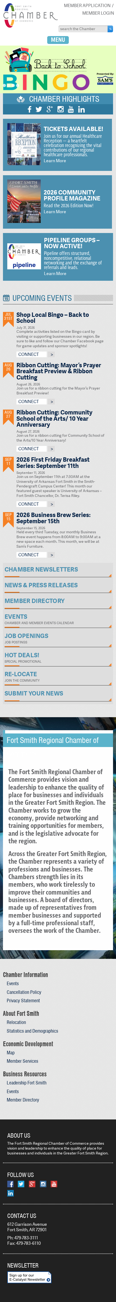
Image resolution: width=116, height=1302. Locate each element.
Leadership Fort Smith (26, 1082)
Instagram (60, 109)
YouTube (71, 109)
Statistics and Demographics (32, 1030)
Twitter (39, 109)
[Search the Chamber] (110, 28)
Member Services (22, 1061)
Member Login (98, 13)
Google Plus (50, 109)
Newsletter (23, 1265)
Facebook (29, 109)
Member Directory (23, 1099)
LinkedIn (81, 109)
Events (13, 983)
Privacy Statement (23, 1000)
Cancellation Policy (24, 992)
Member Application (87, 5)
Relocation (16, 1022)
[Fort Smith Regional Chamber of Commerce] (30, 27)
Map (11, 1052)
